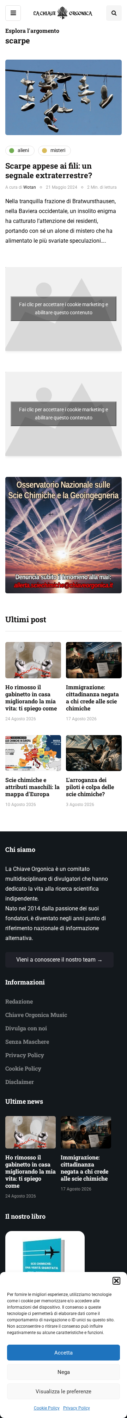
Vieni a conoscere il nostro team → (59, 959)
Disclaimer (19, 1081)
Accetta (63, 1353)
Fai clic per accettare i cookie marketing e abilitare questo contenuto (63, 308)
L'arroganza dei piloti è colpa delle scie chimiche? (90, 787)
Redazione (19, 1001)
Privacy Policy (76, 1408)
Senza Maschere (27, 1041)
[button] (116, 1280)
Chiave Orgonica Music (36, 1014)
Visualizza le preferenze (63, 1391)
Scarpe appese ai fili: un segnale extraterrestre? (48, 170)
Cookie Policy (47, 1408)
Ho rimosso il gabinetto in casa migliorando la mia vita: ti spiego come (31, 697)
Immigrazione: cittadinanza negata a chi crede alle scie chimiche (92, 697)
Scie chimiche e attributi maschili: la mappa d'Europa (32, 787)
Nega (64, 1372)
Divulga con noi (26, 1028)
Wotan (29, 187)
